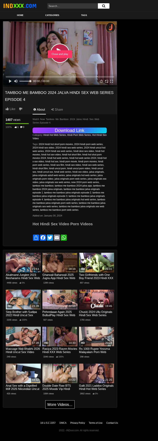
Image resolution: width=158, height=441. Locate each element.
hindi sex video (73, 165)
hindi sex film (57, 165)
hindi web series (62, 172)
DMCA (63, 423)
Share (58, 109)
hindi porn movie (68, 161)
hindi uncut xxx (45, 172)
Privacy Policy (77, 423)
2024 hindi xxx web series (58, 151)
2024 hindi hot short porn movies (56, 144)
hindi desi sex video (83, 151)
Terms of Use (96, 423)
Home (20, 15)
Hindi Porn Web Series (79, 135)
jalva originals (96, 172)
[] (103, 6)
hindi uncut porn (57, 168)
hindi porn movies (87, 161)
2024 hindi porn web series (88, 144)
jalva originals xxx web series (55, 182)
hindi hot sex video (51, 154)
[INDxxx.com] (20, 6)
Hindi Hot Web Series (54, 135)
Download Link (69, 130)
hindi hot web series (57, 158)
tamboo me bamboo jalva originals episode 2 (67, 192)
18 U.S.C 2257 (48, 423)
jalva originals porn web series (71, 178)
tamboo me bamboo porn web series (59, 210)
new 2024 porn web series (85, 182)
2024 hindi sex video (43, 147)
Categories (52, 15)
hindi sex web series (93, 165)
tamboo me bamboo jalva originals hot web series (70, 199)
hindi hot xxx (51, 161)
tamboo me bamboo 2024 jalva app (73, 185)
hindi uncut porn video (78, 168)
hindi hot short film (71, 154)
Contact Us (112, 423)
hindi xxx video (80, 172)
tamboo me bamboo (43, 185)
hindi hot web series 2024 (82, 158)
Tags (84, 15)
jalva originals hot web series (81, 175)
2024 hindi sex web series (69, 147)
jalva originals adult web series (49, 175)
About (40, 109)
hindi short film (40, 168)
